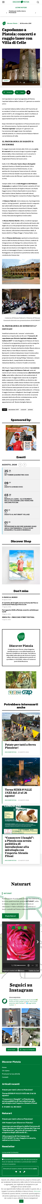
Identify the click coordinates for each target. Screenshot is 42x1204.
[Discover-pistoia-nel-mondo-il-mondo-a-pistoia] (21, 2)
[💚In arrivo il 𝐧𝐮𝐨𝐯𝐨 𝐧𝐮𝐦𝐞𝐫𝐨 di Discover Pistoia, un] (11, 1017)
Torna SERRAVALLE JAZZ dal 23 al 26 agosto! (18, 792)
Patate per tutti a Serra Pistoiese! (17, 12)
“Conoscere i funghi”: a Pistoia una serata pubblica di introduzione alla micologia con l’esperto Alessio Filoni (19, 847)
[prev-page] (6, 13)
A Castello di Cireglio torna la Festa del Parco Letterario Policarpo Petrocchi (20, 603)
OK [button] (21, 1201)
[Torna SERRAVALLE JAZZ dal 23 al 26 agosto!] (21, 772)
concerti (23, 410)
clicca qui (37, 1191)
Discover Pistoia (12, 23)
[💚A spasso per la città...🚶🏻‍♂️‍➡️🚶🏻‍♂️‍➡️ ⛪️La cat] (11, 1037)
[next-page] (35, 13)
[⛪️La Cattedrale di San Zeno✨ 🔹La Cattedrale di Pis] (31, 1017)
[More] (28, 92)
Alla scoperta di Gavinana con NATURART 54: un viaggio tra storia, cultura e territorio (19, 1138)
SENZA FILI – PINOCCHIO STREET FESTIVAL (18, 617)
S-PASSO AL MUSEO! (9, 597)
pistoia (30, 410)
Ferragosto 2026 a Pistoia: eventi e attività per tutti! (20, 611)
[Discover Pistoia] (4, 23)
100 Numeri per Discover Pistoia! (17, 1123)
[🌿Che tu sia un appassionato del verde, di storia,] (31, 1037)
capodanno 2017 (13, 410)
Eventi (6, 80)
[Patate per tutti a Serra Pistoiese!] (21, 727)
